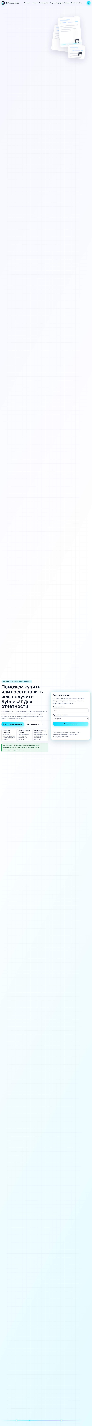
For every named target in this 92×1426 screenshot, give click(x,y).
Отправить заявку (71, 724)
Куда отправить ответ (60, 715)
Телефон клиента (59, 707)
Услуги (52, 3)
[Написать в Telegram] (89, 3)
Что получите (43, 3)
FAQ (80, 3)
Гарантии (74, 3)
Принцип (35, 3)
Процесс (67, 3)
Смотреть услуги (33, 724)
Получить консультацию (12, 724)
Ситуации (59, 3)
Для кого (27, 3)
